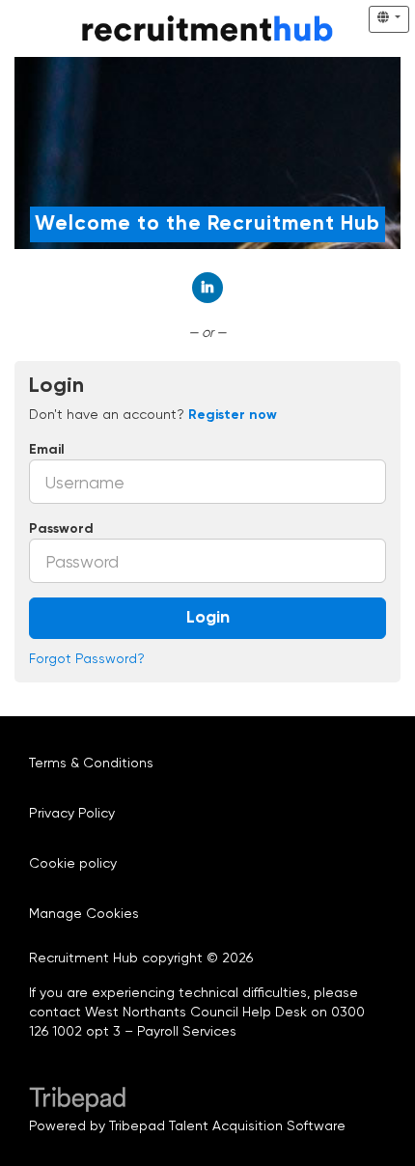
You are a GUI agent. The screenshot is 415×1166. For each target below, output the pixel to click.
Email (47, 450)
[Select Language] (389, 19)
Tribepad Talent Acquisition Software (227, 1125)
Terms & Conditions (91, 762)
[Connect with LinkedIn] (207, 287)
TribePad (77, 1101)
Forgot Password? (87, 658)
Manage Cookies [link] (84, 913)
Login (208, 617)
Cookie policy (73, 863)
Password (61, 529)
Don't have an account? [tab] (153, 414)
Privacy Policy (72, 812)
